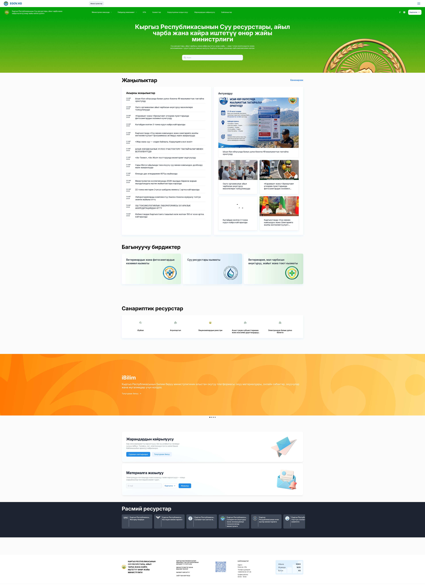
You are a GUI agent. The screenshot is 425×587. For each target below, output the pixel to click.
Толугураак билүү (130, 393)
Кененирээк (296, 80)
